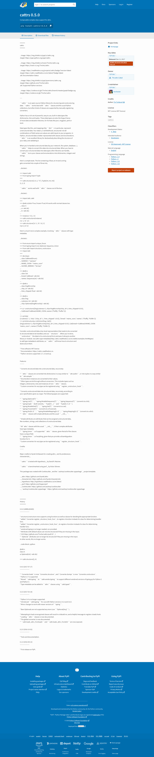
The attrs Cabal (117, 78)
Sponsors (112, 4)
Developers (115, 138)
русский (106, 736)
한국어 (126, 736)
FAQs (37, 692)
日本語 (51, 736)
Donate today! (77, 711)
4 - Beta (113, 132)
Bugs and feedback (90, 681)
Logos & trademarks (64, 689)
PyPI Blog (63, 681)
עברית (113, 736)
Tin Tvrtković (118, 102)
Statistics (64, 687)
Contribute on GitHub (89, 684)
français (44, 736)
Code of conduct (115, 687)
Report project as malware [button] (121, 170)
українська (69, 736)
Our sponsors (64, 692)
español (38, 736)
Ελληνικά (76, 736)
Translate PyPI (89, 687)
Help (96, 4)
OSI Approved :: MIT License (121, 144)
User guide (37, 687)
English (113, 150)
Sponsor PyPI (90, 689)
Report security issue (116, 684)
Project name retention (37, 689)
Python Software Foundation (76, 717)
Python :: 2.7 (115, 157)
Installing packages (37, 681)
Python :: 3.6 (115, 164)
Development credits (89, 692)
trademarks (96, 715)
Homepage (114, 47)
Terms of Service (115, 681)
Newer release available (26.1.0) (118, 63)
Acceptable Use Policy (115, 692)
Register (130, 4)
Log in (121, 4)
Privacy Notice (115, 689)
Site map (77, 723)
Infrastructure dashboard (63, 684)
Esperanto (119, 736)
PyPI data (112, 56)
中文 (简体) (90, 736)
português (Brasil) (59, 736)
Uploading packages (37, 684)
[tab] (27, 35)
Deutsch (83, 736)
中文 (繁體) (99, 736)
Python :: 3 (114, 159)
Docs (103, 4)
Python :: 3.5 (115, 161)
